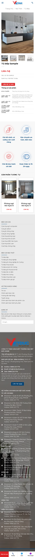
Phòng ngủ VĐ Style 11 (26, 204)
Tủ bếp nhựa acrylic (7, 265)
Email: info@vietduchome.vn (14, 369)
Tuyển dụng (5, 298)
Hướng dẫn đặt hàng (8, 295)
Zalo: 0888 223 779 (11, 371)
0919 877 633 (14, 414)
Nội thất (19, 9)
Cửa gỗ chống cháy (7, 231)
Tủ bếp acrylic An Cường (9, 267)
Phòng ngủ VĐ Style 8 (9, 204)
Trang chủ (9, 9)
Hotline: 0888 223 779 (12, 367)
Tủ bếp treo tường (7, 274)
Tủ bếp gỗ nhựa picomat (9, 269)
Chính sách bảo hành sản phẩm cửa (12, 300)
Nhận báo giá (4, 554)
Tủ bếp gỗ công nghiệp (9, 260)
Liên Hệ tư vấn (8, 84)
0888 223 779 (14, 400)
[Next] (30, 33)
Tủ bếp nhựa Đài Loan (8, 277)
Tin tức (3, 290)
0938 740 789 (14, 436)
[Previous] (4, 33)
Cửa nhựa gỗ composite (9, 226)
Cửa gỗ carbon (6, 229)
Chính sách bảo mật (7, 293)
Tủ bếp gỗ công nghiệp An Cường (12, 262)
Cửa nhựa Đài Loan (7, 243)
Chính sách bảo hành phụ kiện (11, 303)
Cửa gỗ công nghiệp (8, 234)
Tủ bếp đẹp (5, 257)
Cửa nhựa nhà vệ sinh (8, 238)
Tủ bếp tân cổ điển (7, 272)
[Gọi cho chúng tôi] (32, 3)
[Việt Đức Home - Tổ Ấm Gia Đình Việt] (17, 3)
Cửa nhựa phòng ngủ (8, 236)
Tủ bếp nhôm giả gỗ (8, 279)
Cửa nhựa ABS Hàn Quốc (9, 241)
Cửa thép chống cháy (8, 246)
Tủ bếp (27, 9)
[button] (2, 2)
